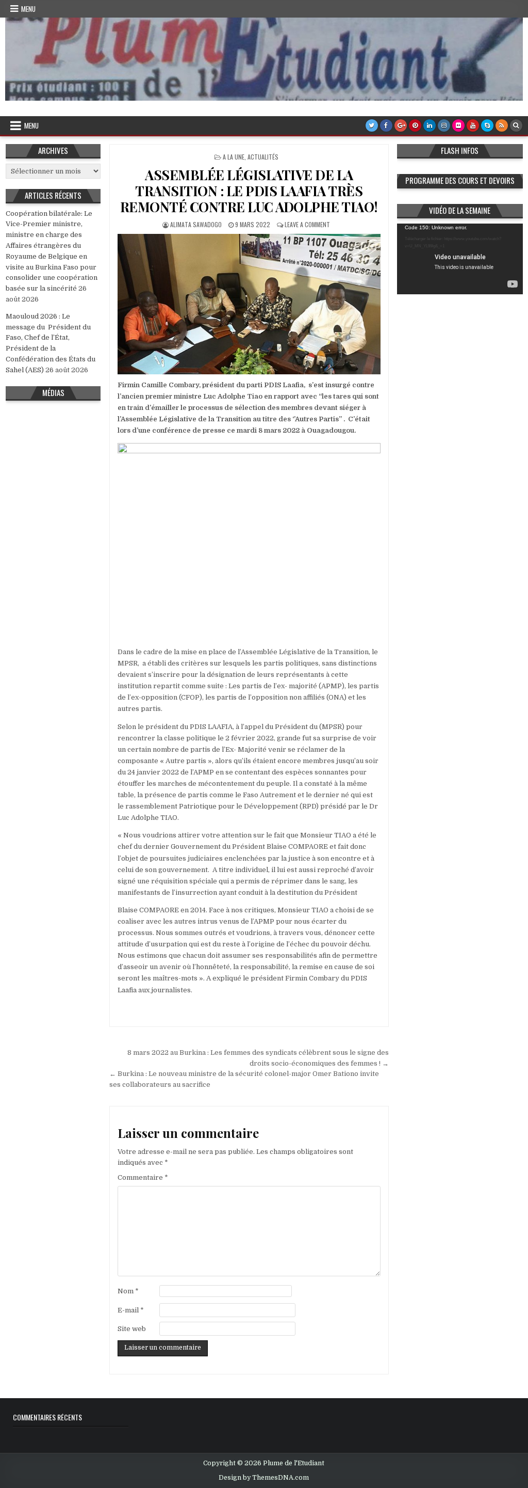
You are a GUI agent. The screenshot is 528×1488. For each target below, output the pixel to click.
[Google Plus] (400, 125)
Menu (28, 9)
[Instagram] (444, 125)
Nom (128, 1291)
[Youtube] (473, 125)
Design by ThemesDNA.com (264, 1477)
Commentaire (143, 1177)
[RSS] (502, 125)
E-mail (131, 1310)
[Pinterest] (415, 125)
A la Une (233, 156)
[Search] (516, 125)
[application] (460, 259)
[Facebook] (386, 125)
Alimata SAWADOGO (196, 224)
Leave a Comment (307, 224)
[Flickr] (458, 125)
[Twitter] (372, 125)
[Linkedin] (429, 125)
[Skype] (487, 125)
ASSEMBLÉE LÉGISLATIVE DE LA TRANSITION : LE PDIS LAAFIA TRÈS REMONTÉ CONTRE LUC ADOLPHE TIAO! (249, 191)
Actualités (263, 156)
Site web (132, 1329)
